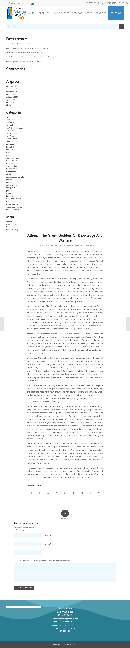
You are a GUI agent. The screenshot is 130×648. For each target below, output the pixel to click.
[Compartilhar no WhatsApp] (48, 492)
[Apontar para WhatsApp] (127, 3)
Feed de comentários (14, 227)
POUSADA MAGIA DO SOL (87, 245)
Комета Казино (12, 209)
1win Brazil (10, 122)
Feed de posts (11, 224)
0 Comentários (52, 245)
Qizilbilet (9, 193)
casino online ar (12, 160)
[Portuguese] (32, 4)
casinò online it (12, 163)
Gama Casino (11, 166)
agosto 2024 (11, 100)
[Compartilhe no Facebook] (31, 492)
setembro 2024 (12, 97)
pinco (8, 190)
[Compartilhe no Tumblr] (73, 492)
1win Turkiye (11, 130)
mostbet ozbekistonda (15, 177)
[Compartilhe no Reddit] (90, 492)
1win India (10, 125)
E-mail (48, 544)
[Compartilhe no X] (40, 492)
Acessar (9, 221)
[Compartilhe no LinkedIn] (65, 492)
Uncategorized (12, 204)
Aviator (9, 141)
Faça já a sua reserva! (19, 3)
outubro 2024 (11, 94)
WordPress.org (12, 229)
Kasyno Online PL (13, 169)
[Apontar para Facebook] (119, 3)
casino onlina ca (12, 158)
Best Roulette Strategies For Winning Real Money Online (22, 61)
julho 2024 (10, 102)
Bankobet (10, 144)
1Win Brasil (10, 119)
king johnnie (11, 171)
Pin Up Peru (10, 188)
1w (7, 117)
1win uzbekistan (12, 133)
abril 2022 (10, 105)
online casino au (12, 185)
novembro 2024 (12, 91)
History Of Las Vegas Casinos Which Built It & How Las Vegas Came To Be (28, 48)
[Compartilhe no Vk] (82, 492)
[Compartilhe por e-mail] (99, 492)
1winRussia (10, 136)
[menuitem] (19, 3)
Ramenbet (10, 196)
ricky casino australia (14, 199)
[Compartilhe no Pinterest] (57, 492)
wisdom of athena (35, 459)
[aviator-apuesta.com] (2, 324)
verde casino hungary (14, 207)
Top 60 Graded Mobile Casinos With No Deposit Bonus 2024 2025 (25, 52)
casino (8, 152)
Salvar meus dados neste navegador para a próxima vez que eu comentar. (44, 561)
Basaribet (10, 147)
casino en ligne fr (13, 155)
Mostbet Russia (12, 179)
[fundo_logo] (16, 13)
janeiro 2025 (11, 86)
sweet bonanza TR (13, 201)
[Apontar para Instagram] (123, 3)
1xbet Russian (11, 139)
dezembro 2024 (12, 89)
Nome (48, 535)
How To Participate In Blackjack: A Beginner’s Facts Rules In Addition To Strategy (30, 57)
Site (46, 552)
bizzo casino (11, 149)
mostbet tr (10, 182)
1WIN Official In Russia (14, 128)
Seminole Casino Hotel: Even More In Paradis (19, 44)
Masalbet (10, 174)
